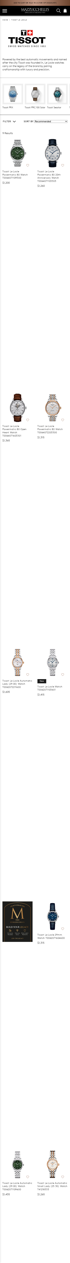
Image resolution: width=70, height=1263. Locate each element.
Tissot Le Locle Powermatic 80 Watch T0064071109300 (15, 174)
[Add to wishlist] (27, 165)
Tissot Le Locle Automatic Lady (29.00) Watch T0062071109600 (17, 1186)
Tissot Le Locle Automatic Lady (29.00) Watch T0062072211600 (17, 684)
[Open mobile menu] (4, 10)
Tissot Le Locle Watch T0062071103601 (49, 688)
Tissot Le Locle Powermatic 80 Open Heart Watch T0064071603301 (14, 430)
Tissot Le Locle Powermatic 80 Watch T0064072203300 (50, 429)
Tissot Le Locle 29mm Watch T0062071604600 (51, 936)
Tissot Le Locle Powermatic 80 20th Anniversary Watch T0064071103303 (49, 176)
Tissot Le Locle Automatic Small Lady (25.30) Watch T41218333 (52, 1186)
